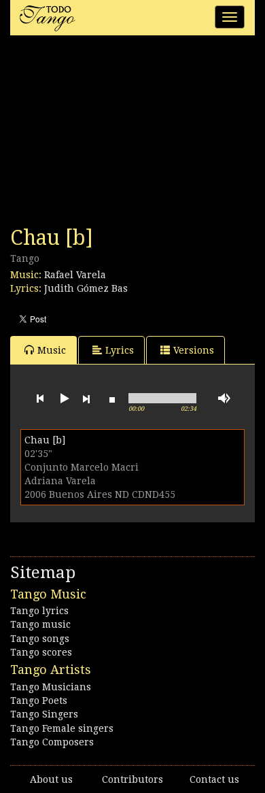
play (63, 398)
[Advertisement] (112, 135)
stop (112, 398)
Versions (193, 350)
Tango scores (41, 652)
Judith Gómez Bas (86, 288)
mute (224, 398)
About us (51, 779)
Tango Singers (44, 714)
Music (51, 350)
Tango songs (39, 638)
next (86, 398)
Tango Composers (52, 742)
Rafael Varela (75, 274)
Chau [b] (44, 440)
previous (40, 398)
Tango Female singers (61, 728)
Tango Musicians (50, 686)
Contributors (132, 779)
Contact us (214, 779)
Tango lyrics (39, 610)
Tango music (40, 624)
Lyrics (119, 350)
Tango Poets (38, 700)
